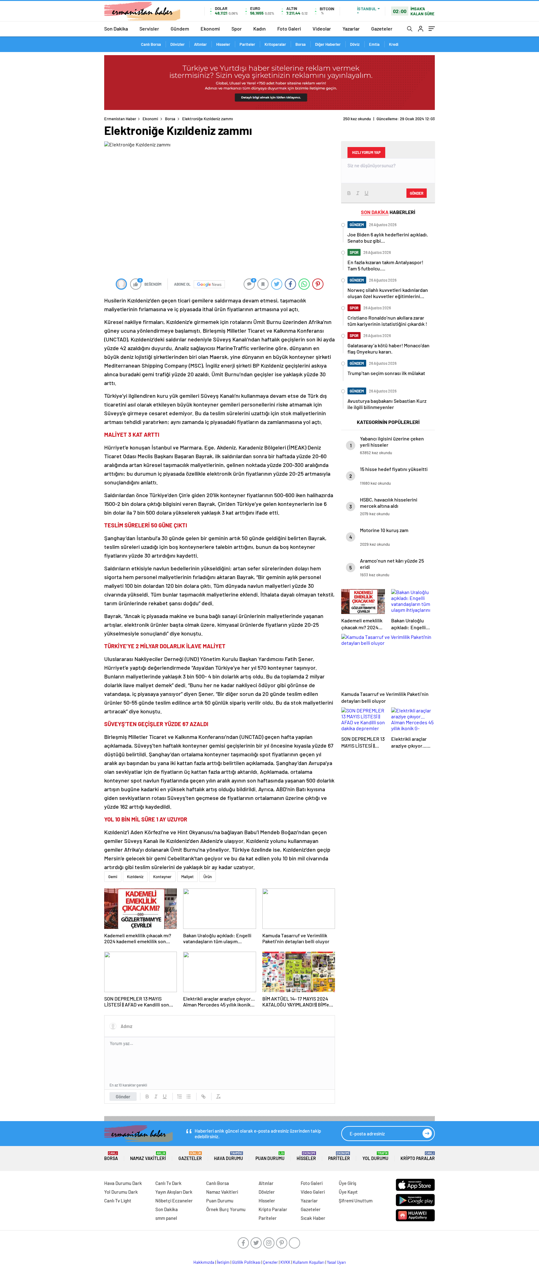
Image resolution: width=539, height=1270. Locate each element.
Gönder (123, 1096)
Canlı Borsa (151, 44)
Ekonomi (210, 28)
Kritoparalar (275, 44)
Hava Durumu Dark (123, 1183)
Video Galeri (313, 1192)
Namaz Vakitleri (148, 1156)
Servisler (149, 28)
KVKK (285, 1262)
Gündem (180, 28)
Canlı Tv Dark (168, 1183)
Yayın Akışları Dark (173, 1192)
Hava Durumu (228, 1156)
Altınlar (200, 44)
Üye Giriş (347, 1183)
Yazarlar (351, 28)
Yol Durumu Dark (121, 1192)
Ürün (207, 876)
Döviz (355, 44)
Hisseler (223, 44)
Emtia (374, 44)
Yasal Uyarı (336, 1262)
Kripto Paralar (418, 1156)
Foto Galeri (289, 28)
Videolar (322, 28)
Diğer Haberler (328, 44)
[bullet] (188, 1096)
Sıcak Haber (313, 1218)
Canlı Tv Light (117, 1200)
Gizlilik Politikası (246, 1262)
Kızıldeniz (135, 876)
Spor (236, 28)
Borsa (300, 44)
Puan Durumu (269, 1156)
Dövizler (177, 44)
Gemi (112, 876)
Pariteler (247, 44)
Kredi (393, 44)
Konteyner (162, 876)
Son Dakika (116, 28)
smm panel (166, 1218)
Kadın (259, 28)
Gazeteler (381, 28)
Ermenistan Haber (120, 118)
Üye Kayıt (348, 1192)
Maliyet (187, 876)
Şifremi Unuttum (355, 1200)
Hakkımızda (203, 1262)
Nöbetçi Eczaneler (174, 1200)
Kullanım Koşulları (308, 1262)
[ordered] (179, 1096)
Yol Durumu (375, 1156)
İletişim (223, 1262)
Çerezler (270, 1262)
